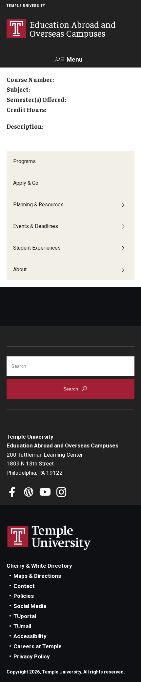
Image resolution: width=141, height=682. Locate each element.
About (20, 269)
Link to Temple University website (49, 538)
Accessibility (30, 636)
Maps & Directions (37, 576)
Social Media (29, 606)
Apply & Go (25, 183)
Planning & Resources (38, 204)
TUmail (22, 626)
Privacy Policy (31, 656)
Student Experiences (37, 248)
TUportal (24, 616)
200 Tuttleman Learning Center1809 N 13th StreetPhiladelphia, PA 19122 (45, 463)
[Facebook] (12, 493)
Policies (23, 596)
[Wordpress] (28, 493)
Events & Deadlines (35, 226)
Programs (24, 161)
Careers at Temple (37, 646)
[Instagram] (61, 493)
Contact (24, 586)
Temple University (26, 6)
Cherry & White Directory (39, 565)
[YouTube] (45, 493)
